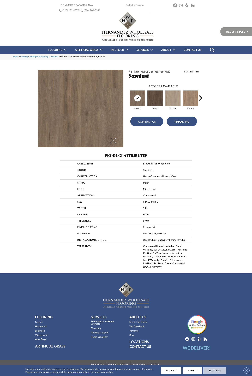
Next (200, 98)
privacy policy (50, 372)
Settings (215, 370)
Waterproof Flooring (39, 56)
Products (54, 56)
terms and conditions (79, 372)
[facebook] (175, 5)
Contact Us (147, 121)
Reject (192, 370)
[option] (137, 100)
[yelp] (187, 5)
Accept (171, 370)
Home (16, 56)
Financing (182, 121)
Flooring (24, 56)
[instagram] (181, 5)
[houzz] (193, 5)
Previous (126, 98)
